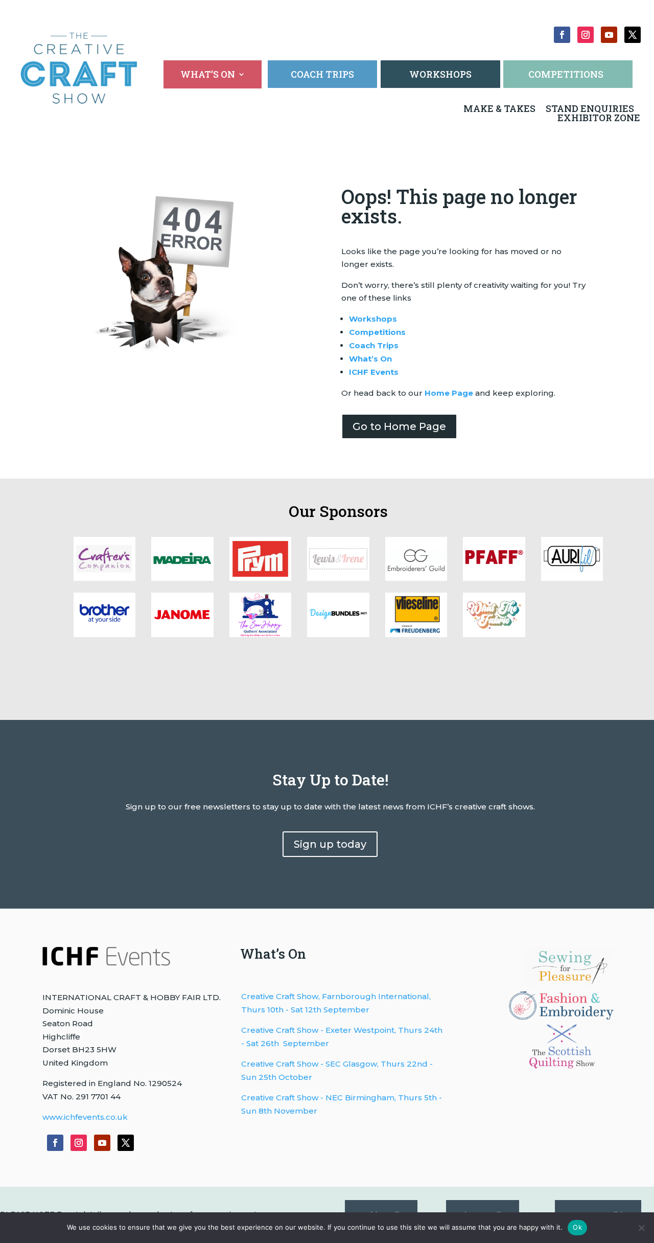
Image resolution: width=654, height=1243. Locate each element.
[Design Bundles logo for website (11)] (494, 634)
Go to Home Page (399, 426)
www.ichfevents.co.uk (85, 1117)
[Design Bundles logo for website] (338, 634)
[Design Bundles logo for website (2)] (182, 634)
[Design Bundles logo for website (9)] (182, 578)
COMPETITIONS (565, 74)
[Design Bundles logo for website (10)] (104, 578)
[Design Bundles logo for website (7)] (338, 578)
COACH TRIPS (322, 74)
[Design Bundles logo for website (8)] (260, 578)
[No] (641, 1228)
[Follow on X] (632, 35)
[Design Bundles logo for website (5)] (494, 578)
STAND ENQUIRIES (590, 108)
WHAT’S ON (207, 75)
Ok (577, 1227)
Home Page (449, 393)
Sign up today (330, 844)
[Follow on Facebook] (562, 35)
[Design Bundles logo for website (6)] (416, 578)
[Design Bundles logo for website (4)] (572, 578)
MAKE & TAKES (500, 108)
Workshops (373, 319)
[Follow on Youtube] (609, 35)
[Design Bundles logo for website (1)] (260, 634)
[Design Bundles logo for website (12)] (416, 634)
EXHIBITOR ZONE (597, 117)
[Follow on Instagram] (585, 35)
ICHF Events (374, 372)
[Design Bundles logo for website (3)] (104, 634)
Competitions (377, 332)
